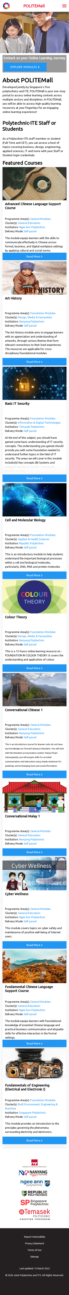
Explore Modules (24, 66)
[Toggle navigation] (64, 6)
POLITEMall (34, 6)
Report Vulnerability (34, 1236)
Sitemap (34, 1256)
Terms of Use (34, 1250)
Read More (33, 256)
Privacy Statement (34, 1243)
